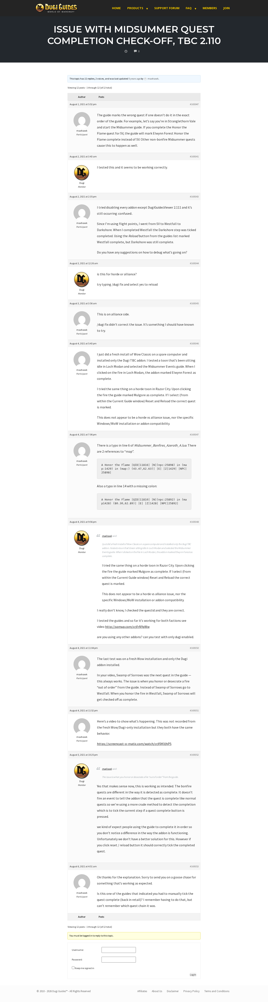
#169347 (194, 434)
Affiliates (142, 991)
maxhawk (107, 768)
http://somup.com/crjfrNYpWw (127, 626)
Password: (77, 959)
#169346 (194, 343)
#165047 (194, 104)
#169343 (194, 196)
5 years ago (134, 78)
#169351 (194, 710)
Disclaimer (173, 991)
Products (135, 8)
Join (226, 8)
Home (116, 8)
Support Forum (166, 8)
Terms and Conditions (216, 991)
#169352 (194, 754)
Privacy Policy (191, 991)
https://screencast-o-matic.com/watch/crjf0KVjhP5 (134, 744)
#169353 (194, 866)
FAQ (189, 8)
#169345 (194, 303)
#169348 (194, 521)
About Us (157, 991)
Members (210, 8)
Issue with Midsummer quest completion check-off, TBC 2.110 (134, 34)
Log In (193, 974)
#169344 (194, 263)
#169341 (194, 156)
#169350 (194, 647)
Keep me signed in (84, 968)
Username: (78, 949)
